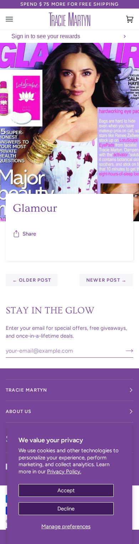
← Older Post (31, 280)
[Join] (123, 350)
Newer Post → (106, 280)
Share (29, 234)
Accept (66, 490)
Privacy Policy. (64, 471)
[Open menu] (16, 19)
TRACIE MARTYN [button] (26, 390)
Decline (65, 508)
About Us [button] (18, 411)
